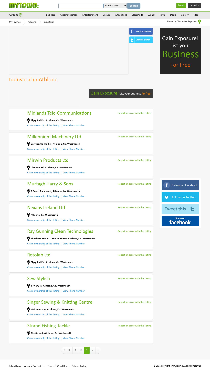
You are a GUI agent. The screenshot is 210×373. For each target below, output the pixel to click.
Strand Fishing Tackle (48, 326)
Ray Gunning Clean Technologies (60, 231)
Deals (173, 15)
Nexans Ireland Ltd (46, 207)
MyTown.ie (15, 22)
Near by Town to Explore (182, 21)
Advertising (15, 366)
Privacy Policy (79, 366)
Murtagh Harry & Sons (50, 184)
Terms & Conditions (58, 366)
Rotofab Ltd (39, 255)
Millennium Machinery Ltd (54, 137)
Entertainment (90, 15)
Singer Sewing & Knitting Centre (59, 302)
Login (181, 5)
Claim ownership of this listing (43, 125)
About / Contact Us (34, 366)
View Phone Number (74, 125)
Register (194, 5)
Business (50, 15)
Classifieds (137, 15)
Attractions (121, 15)
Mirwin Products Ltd (48, 160)
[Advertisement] (68, 51)
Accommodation (68, 15)
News (162, 15)
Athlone (13, 14)
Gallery (185, 15)
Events (151, 15)
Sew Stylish (38, 278)
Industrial (49, 22)
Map (196, 15)
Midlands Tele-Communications (59, 113)
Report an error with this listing (134, 113)
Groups (106, 15)
